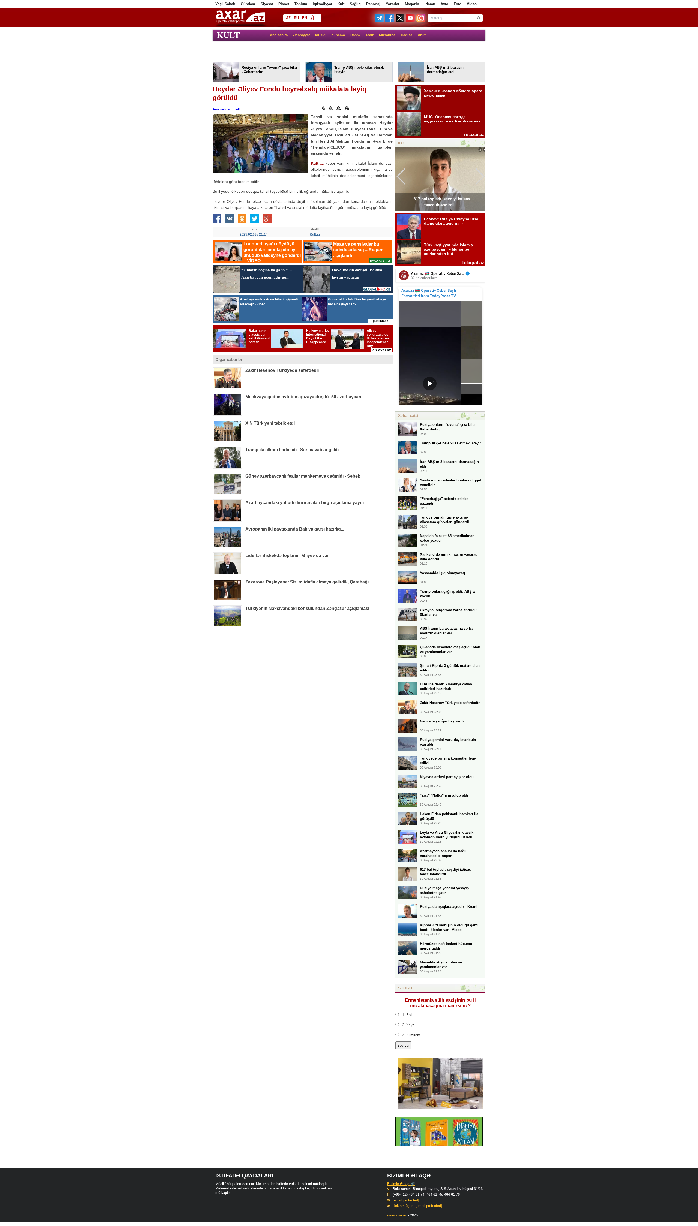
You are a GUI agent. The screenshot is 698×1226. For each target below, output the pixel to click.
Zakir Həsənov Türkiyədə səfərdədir (282, 370)
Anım (422, 35)
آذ (312, 18)
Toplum (300, 4)
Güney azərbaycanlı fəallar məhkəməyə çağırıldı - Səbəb (302, 476)
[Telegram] (380, 21)
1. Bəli (407, 1015)
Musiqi (321, 35)
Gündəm (248, 4)
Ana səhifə (279, 35)
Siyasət (267, 4)
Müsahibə (387, 35)
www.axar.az (397, 1215)
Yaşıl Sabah (225, 4)
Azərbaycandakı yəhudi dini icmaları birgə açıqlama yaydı (304, 502)
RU (296, 18)
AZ (288, 18)
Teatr (369, 35)
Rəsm (355, 35)
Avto (444, 4)
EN (304, 18)
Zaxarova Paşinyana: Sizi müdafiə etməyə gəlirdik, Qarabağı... (308, 582)
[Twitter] (400, 21)
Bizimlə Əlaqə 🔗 (401, 1184)
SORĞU (405, 988)
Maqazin (412, 4)
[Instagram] (420, 21)
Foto (457, 4)
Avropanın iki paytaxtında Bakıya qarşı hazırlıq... (294, 529)
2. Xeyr (408, 1025)
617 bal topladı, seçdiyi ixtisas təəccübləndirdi (442, 202)
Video (472, 4)
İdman (430, 4)
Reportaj (373, 4)
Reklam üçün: (417, 1206)
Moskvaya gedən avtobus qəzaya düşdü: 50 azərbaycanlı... (306, 396)
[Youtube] (410, 21)
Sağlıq (355, 4)
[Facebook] (390, 21)
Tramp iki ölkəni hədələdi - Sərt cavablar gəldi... (293, 449)
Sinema (338, 35)
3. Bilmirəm (411, 1035)
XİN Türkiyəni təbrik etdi (270, 423)
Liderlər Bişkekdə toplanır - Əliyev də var (287, 555)
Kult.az (317, 163)
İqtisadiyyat (322, 4)
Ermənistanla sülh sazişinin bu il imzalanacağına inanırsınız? (440, 1003)
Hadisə (406, 35)
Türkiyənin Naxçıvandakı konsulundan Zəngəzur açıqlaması (307, 608)
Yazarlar (392, 4)
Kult (341, 4)
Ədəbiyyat (301, 35)
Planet (283, 4)
